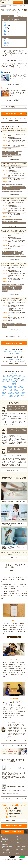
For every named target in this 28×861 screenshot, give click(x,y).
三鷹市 (15, 386)
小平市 (5, 390)
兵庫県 (6, 31)
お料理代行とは (20, 839)
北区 (13, 377)
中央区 (16, 380)
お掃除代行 (7, 43)
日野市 (10, 390)
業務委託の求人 (5, 839)
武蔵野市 (21, 386)
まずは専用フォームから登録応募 (12, 831)
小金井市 (21, 389)
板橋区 (15, 375)
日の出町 (17, 395)
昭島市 (16, 389)
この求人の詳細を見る (14, 159)
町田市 (10, 387)
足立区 (5, 375)
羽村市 (17, 353)
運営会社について (19, 849)
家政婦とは (19, 842)
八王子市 (5, 389)
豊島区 (3, 381)
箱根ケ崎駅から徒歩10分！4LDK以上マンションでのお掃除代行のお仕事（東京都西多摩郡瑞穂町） (13, 130)
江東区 (18, 377)
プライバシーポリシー (20, 851)
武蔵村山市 (11, 353)
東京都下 (24, 5)
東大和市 (22, 392)
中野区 (8, 381)
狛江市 (5, 386)
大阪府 (6, 30)
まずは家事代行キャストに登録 (14, 113)
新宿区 (10, 378)
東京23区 (13, 374)
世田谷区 (5, 380)
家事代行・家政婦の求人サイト (5, 0)
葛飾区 (8, 377)
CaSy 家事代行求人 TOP (4, 5)
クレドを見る (15, 637)
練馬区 (14, 381)
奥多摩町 (16, 396)
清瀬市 (17, 392)
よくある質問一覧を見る (13, 470)
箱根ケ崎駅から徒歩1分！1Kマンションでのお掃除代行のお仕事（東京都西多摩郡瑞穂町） (13, 164)
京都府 (6, 33)
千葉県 (6, 27)
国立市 (21, 390)
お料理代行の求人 (6, 852)
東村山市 (4, 393)
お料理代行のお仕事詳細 (13, 100)
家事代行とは (18, 836)
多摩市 (21, 387)
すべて (6, 22)
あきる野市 (10, 395)
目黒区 (14, 383)
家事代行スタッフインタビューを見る (13, 798)
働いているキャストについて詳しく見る (13, 745)
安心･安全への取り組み (21, 846)
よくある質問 (5, 844)
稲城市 (16, 387)
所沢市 (5, 351)
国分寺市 (16, 390)
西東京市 (4, 392)
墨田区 (21, 378)
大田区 (3, 377)
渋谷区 (5, 378)
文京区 (19, 381)
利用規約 (18, 853)
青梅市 (16, 351)
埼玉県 (6, 28)
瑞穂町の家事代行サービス (13, 107)
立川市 (10, 389)
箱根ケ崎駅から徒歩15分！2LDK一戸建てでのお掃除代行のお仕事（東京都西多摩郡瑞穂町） (13, 264)
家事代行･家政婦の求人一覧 (13, 5)
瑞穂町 (22, 393)
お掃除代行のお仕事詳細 (13, 84)
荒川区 (10, 375)
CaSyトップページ (6, 836)
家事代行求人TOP (13, 121)
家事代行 (6, 42)
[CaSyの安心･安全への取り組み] (14, 751)
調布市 (10, 386)
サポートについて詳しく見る (13, 740)
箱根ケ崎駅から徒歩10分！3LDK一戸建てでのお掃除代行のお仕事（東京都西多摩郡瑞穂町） (13, 199)
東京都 (21, 5)
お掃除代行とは (20, 838)
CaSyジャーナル (13, 557)
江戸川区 (21, 375)
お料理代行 (7, 45)
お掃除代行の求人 (6, 850)
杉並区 (16, 378)
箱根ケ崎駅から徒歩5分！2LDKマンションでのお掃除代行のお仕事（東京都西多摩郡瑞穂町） (13, 231)
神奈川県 (6, 25)
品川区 (23, 377)
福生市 (21, 351)
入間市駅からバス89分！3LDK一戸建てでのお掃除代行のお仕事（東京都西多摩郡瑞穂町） (13, 299)
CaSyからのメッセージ (7, 841)
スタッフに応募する (17, 2)
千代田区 (21, 380)
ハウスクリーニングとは (21, 840)
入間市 (10, 351)
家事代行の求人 (6, 849)
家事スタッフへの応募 (20, 848)
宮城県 (6, 34)
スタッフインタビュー (6, 843)
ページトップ (25, 831)
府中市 (5, 387)
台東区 (10, 380)
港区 (23, 381)
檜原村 (11, 396)
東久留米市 (11, 392)
